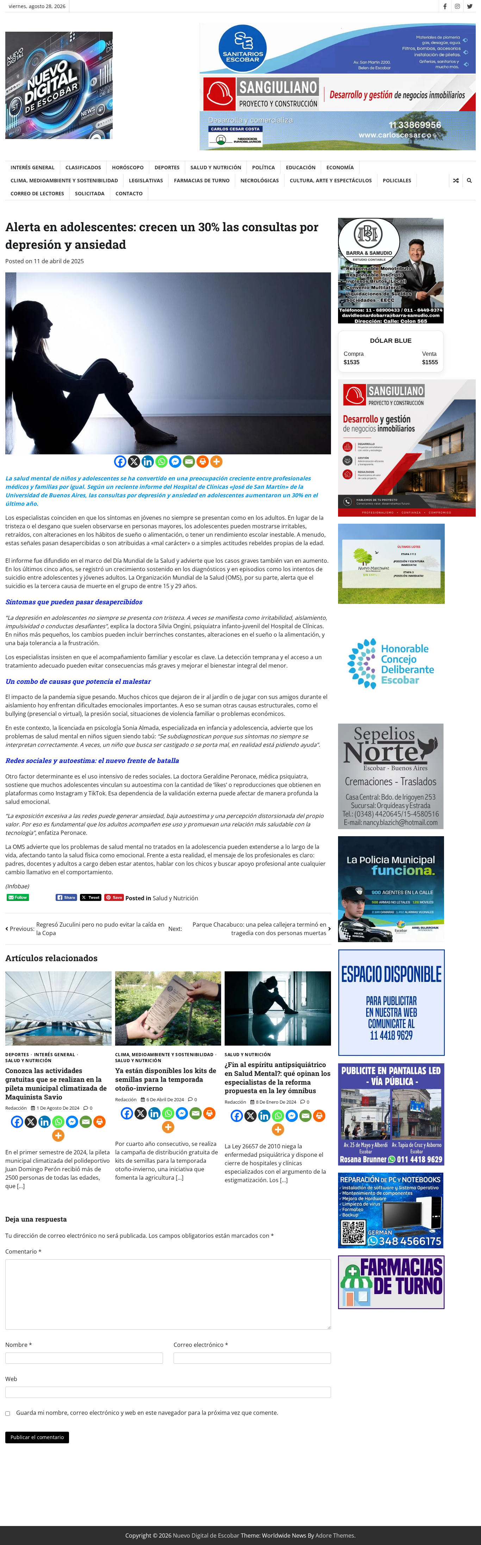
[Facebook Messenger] (175, 461)
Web (11, 1379)
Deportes (167, 167)
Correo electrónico (201, 1345)
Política (263, 167)
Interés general (33, 167)
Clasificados (83, 167)
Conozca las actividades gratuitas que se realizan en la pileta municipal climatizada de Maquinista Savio (56, 1083)
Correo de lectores (37, 193)
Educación (301, 167)
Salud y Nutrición (215, 167)
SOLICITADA (90, 193)
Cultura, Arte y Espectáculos (331, 180)
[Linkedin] (148, 461)
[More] (216, 461)
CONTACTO (129, 193)
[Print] (202, 461)
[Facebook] (445, 6)
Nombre (18, 1345)
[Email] (189, 461)
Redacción (16, 1108)
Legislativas (146, 180)
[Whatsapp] (161, 461)
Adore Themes (335, 1535)
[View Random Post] (455, 180)
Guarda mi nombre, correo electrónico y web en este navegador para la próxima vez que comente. (147, 1413)
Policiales (397, 180)
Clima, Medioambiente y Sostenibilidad (64, 180)
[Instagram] (457, 6)
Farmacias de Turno (202, 180)
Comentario (23, 1251)
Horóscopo (128, 167)
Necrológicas (260, 180)
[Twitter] (469, 6)
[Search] (469, 180)
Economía (340, 167)
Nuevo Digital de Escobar (206, 1535)
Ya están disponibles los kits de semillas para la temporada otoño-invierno (165, 1079)
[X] (134, 461)
